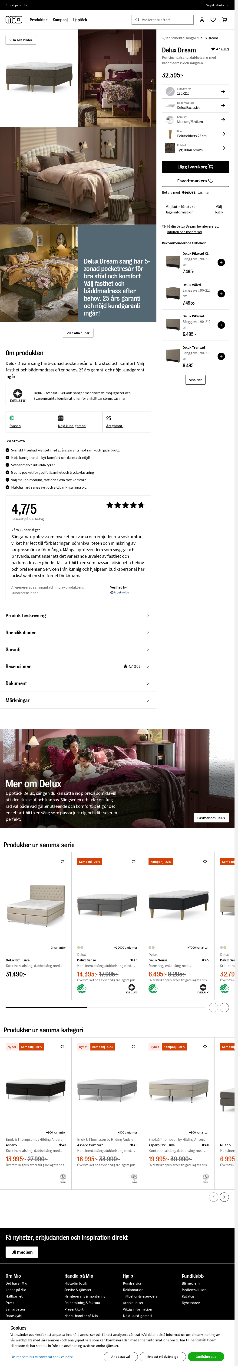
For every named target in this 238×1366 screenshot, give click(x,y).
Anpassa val (120, 1356)
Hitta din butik (75, 1283)
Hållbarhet (14, 1296)
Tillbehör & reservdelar (141, 1296)
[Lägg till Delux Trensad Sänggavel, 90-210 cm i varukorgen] (221, 356)
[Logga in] (202, 19)
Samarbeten (15, 1309)
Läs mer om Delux (211, 817)
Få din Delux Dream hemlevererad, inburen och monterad (193, 229)
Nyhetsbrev (191, 1302)
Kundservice (132, 1283)
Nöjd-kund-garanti (137, 1315)
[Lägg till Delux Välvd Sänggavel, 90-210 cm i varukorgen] (221, 293)
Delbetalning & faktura (82, 1302)
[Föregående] (213, 1007)
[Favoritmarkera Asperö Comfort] (133, 1046)
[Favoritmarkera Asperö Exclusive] (205, 1046)
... (163, 37)
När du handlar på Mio (81, 1315)
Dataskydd (14, 1315)
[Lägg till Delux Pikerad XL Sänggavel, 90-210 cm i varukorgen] (221, 262)
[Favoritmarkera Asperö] (62, 1046)
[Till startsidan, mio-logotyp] (14, 19)
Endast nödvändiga (162, 1356)
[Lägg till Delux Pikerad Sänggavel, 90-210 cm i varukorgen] (221, 325)
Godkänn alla (205, 1356)
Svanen (15, 425)
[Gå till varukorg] (224, 19)
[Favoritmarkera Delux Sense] (133, 861)
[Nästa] (224, 1007)
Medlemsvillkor (194, 1289)
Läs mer (204, 192)
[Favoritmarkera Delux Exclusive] (62, 861)
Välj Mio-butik (215, 5)
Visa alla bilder (21, 40)
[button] (117, 78)
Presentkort (74, 1309)
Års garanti (114, 425)
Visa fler (195, 379)
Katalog (188, 1296)
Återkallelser (133, 1302)
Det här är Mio (16, 1283)
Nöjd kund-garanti (72, 425)
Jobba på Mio (16, 1289)
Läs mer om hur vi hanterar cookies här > (41, 1356)
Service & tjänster (77, 1289)
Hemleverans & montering (85, 1296)
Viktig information (137, 1309)
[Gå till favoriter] (213, 19)
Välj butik (219, 209)
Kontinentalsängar (181, 37)
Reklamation (133, 1289)
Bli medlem (22, 1252)
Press (10, 1302)
